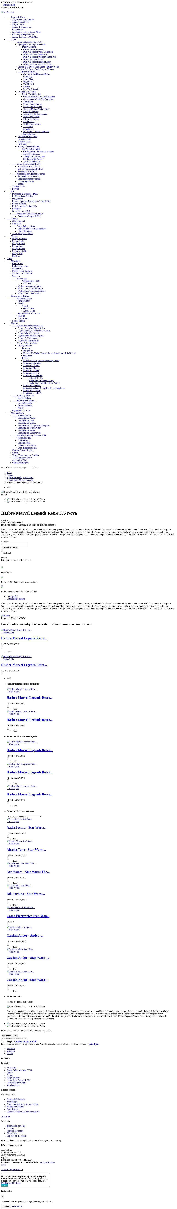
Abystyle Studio (25, 345)
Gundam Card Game (27, 91)
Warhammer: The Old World (30, 288)
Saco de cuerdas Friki (27, 448)
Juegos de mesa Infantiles (23, 19)
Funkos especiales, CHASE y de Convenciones (44, 388)
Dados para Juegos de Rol (29, 216)
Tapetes (21, 184)
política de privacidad (26, 1041)
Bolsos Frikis (23, 440)
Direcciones (12, 1133)
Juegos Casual (18, 24)
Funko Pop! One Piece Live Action (44, 383)
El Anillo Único (19, 204)
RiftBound (22, 144)
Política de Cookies (15, 1107)
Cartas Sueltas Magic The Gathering (39, 96)
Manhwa (16, 256)
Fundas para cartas (26, 181)
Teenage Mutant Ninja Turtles (36, 109)
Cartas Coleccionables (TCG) (27, 42)
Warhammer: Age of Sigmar (30, 286)
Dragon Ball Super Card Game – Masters (36, 69)
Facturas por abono (15, 1131)
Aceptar (4, 1185)
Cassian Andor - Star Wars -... (28, 957)
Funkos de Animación (32, 375)
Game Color (28, 308)
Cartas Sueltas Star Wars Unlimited (38, 151)
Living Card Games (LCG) (26, 164)
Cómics (12, 218)
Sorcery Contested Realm (29, 146)
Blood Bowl (17, 263)
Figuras (12, 323)
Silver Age (27, 77)
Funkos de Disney (31, 373)
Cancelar (5, 1206)
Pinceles (21, 316)
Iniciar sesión (16, 1206)
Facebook (11, 1048)
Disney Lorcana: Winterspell (35, 54)
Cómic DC (17, 223)
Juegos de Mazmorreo (21, 27)
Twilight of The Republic (34, 156)
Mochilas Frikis (24, 438)
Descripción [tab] (12, 596)
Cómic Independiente (23, 226)
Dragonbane (17, 199)
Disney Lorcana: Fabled (33, 59)
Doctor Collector (25, 403)
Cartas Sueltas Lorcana (33, 49)
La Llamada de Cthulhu (22, 196)
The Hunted (28, 84)
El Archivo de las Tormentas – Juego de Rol (31, 201)
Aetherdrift (28, 126)
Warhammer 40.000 (28, 281)
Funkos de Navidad (31, 390)
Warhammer (19, 278)
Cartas (12, 39)
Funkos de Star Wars (32, 363)
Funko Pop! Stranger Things (41, 380)
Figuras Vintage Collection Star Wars (34, 331)
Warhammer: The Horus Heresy (32, 291)
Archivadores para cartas (28, 176)
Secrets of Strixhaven (32, 106)
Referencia (6, 618)
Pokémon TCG (24, 141)
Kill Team (27, 283)
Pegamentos (23, 318)
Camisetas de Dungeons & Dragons (33, 425)
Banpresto (24, 348)
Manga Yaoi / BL (19, 251)
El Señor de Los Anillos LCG (31, 169)
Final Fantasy (29, 121)
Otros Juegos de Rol (21, 211)
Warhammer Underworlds (29, 293)
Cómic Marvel (18, 221)
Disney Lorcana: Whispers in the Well (39, 57)
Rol (10, 191)
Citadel (21, 303)
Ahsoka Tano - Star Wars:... (26, 849)
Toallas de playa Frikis (22, 458)
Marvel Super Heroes (32, 104)
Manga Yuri (17, 253)
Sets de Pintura (18, 321)
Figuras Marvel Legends (28, 333)
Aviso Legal (12, 1102)
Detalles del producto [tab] (16, 599)
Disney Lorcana (27, 47)
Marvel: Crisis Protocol (22, 271)
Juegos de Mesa (16, 17)
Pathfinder (16, 209)
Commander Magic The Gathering (38, 99)
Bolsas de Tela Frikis (27, 445)
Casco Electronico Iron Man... (28, 916)
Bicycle (15, 189)
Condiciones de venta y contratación (22, 1104)
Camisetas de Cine (26, 420)
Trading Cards (18, 186)
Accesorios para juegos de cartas (28, 174)
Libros (9, 258)
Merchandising (15, 413)
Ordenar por (12, 816)
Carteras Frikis (24, 443)
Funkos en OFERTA (32, 393)
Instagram (11, 1051)
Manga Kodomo (19, 238)
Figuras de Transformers (28, 340)
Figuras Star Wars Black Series (31, 328)
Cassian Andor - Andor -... (25, 935)
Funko (23, 358)
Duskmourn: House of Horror (36, 131)
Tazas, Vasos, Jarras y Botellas (25, 455)
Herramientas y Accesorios (26, 313)
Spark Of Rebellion (31, 161)
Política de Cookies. (11, 1183)
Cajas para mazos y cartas (29, 179)
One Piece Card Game (27, 136)
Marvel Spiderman (31, 116)
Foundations (28, 129)
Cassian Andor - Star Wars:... (27, 980)
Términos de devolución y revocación (23, 1111)
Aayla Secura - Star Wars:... (26, 827)
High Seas (27, 82)
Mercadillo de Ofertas (16, 1082)
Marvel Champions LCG (29, 166)
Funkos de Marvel (31, 368)
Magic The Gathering (29, 94)
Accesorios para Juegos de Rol (27, 213)
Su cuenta (5, 1116)
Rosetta (26, 86)
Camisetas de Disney (27, 423)
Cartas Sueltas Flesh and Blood (36, 74)
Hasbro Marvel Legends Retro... (24, 638)
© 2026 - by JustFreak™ (12, 1169)
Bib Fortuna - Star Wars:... (26, 894)
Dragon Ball (28, 350)
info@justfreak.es (47, 1162)
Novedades (11, 1068)
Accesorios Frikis (19, 460)
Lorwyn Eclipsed (30, 111)
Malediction (17, 268)
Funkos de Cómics (31, 365)
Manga (12, 236)
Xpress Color (29, 311)
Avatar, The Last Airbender (35, 114)
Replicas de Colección (24, 400)
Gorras (15, 453)
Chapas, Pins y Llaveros (22, 450)
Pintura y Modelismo (18, 296)
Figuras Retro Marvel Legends (31, 336)
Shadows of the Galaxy (33, 159)
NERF (21, 408)
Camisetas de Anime (27, 418)
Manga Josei (17, 246)
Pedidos (10, 1128)
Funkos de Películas (32, 385)
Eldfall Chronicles (20, 266)
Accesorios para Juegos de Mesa (26, 32)
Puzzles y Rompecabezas (23, 34)
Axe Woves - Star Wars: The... (28, 872)
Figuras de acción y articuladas (27, 326)
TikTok (10, 1053)
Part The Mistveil (30, 89)
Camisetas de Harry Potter (29, 428)
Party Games (17, 29)
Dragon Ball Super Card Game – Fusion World (38, 67)
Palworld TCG (24, 139)
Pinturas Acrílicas (22, 298)
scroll (3, 1165)
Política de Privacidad (16, 1099)
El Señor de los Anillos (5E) (24, 206)
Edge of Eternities (31, 119)
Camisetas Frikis (21, 415)
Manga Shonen (18, 243)
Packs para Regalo (20, 463)
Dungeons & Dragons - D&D (25, 194)
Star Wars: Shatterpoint (22, 273)
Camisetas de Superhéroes (29, 433)
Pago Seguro (12, 1109)
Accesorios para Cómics (22, 233)
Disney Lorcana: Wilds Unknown (38, 52)
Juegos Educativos (20, 22)
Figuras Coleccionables (24, 343)
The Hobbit (28, 101)
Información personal (16, 1126)
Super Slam (28, 79)
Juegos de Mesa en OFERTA (25, 37)
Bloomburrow (29, 134)
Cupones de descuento (16, 1136)
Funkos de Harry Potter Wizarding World (41, 360)
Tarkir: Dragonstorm (32, 124)
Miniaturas (13, 261)
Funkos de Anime (31, 370)
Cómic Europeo (25, 231)
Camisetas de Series (26, 430)
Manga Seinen (18, 248)
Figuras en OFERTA (21, 410)
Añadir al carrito (9, 547)
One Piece (27, 355)
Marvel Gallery (24, 398)
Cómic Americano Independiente (32, 228)
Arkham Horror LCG (27, 171)
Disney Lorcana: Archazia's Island (38, 64)
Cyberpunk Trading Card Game (31, 44)
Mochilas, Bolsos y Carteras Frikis (29, 435)
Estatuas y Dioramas (23, 395)
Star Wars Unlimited (29, 149)
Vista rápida (7, 632)
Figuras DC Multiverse (28, 338)
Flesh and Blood (27, 72)
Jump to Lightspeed (31, 154)
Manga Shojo (18, 241)
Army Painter (23, 301)
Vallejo (23, 306)
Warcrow (16, 276)
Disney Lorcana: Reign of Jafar (37, 62)
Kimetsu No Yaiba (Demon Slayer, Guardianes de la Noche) (49, 353)
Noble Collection (25, 405)
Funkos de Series (33, 378)
